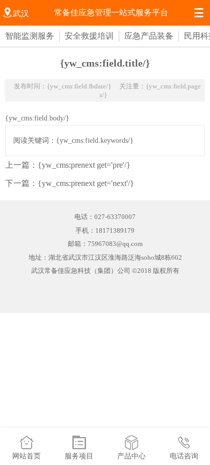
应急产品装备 (148, 36)
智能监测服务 (29, 36)
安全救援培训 (89, 36)
